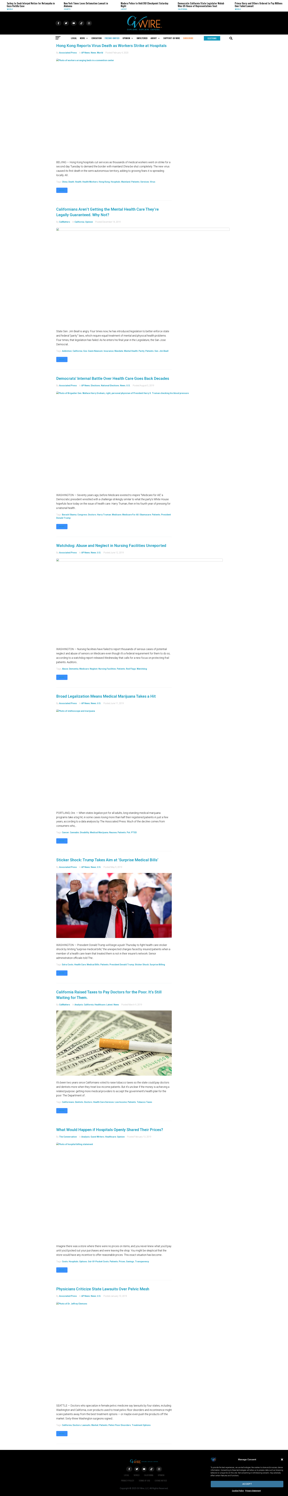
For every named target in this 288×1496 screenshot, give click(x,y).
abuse (65, 669)
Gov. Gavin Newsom (93, 351)
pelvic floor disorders (119, 1425)
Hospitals (115, 182)
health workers (90, 182)
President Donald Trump (122, 964)
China (65, 182)
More (61, 190)
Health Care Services (103, 1102)
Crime (248, 9)
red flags (131, 669)
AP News (85, 52)
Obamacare (145, 514)
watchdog (142, 669)
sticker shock (142, 964)
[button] (282, 1459)
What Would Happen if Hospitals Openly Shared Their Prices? (109, 1129)
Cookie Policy (238, 1491)
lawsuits (86, 1425)
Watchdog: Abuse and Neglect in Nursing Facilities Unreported (111, 545)
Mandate (118, 351)
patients (135, 182)
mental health (131, 351)
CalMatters (64, 222)
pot (128, 832)
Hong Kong (104, 182)
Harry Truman (104, 514)
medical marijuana (99, 832)
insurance (109, 351)
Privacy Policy (127, 1480)
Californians (68, 1102)
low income (121, 1102)
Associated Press (68, 52)
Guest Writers (97, 1137)
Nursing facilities (107, 669)
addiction (67, 351)
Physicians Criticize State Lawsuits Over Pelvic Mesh (102, 1289)
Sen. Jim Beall (161, 351)
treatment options (141, 1425)
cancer (65, 832)
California (137, 9)
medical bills (93, 964)
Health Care (80, 964)
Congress (82, 514)
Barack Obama (69, 514)
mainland (125, 182)
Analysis (79, 1004)
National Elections (110, 385)
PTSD (134, 832)
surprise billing (157, 964)
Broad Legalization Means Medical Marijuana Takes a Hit (106, 696)
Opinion (89, 222)
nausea (113, 832)
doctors (92, 514)
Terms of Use (144, 1480)
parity (141, 351)
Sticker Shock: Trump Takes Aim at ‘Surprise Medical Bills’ (107, 860)
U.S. (128, 385)
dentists (79, 1102)
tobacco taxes (144, 1102)
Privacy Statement (253, 1491)
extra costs (67, 964)
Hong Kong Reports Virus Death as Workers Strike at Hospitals (111, 45)
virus (152, 182)
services (144, 182)
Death (71, 182)
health (78, 182)
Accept (247, 1484)
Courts (21, 9)
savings (130, 1261)
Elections (95, 385)
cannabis (74, 832)
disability (84, 832)
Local (126, 1475)
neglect (94, 669)
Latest (78, 9)
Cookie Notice (161, 1480)
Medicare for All (130, 514)
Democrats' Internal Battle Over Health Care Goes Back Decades (112, 378)
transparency (142, 1261)
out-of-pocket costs (98, 1261)
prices (122, 1261)
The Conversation (68, 1137)
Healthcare (99, 1004)
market (94, 1425)
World (192, 9)
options (83, 1261)
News (93, 52)
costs (65, 1261)
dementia (73, 669)
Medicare (116, 514)
